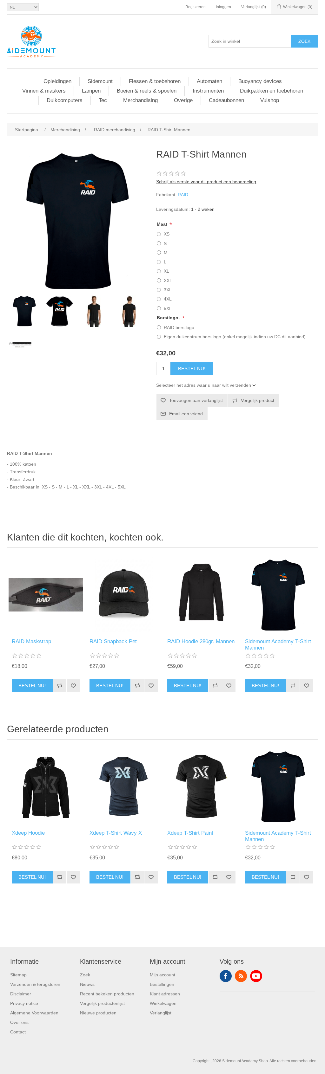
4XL (168, 298)
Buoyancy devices (260, 81)
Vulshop (269, 100)
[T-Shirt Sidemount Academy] (279, 594)
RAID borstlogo (179, 327)
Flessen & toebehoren (155, 81)
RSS (241, 976)
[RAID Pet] (123, 594)
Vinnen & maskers (44, 91)
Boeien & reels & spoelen (146, 91)
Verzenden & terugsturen (35, 984)
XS (166, 233)
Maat (163, 224)
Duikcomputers (65, 100)
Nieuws (87, 984)
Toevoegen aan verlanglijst (196, 400)
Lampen (91, 91)
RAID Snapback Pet (113, 641)
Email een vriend (186, 413)
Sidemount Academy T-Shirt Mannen (278, 644)
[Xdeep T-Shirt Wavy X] (123, 786)
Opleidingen (57, 81)
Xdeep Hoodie (28, 833)
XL (166, 271)
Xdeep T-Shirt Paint (190, 833)
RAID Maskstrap (31, 641)
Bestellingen (162, 984)
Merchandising (140, 100)
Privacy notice (24, 1003)
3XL (168, 289)
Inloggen (223, 7)
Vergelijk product (257, 400)
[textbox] (250, 41)
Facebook (226, 976)
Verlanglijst (160, 1012)
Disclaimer (20, 993)
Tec (103, 100)
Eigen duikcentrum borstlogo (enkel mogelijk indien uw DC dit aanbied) (235, 336)
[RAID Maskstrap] (46, 594)
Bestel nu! (191, 368)
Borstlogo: (169, 317)
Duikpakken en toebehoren (271, 91)
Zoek (304, 41)
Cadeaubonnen (226, 100)
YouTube (256, 976)
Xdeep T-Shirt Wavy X (116, 833)
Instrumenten (208, 91)
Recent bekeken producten (107, 993)
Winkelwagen (163, 1003)
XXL (168, 280)
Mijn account (162, 974)
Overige (183, 100)
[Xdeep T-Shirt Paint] (201, 786)
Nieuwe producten (98, 1012)
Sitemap (18, 974)
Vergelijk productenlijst (102, 1003)
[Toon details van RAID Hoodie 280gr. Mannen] (201, 594)
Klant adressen (165, 993)
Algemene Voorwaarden (34, 1012)
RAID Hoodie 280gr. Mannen (201, 641)
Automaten (209, 81)
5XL (168, 308)
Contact (18, 1031)
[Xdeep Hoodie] (46, 786)
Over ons (19, 1022)
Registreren (195, 7)
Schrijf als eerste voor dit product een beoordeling (206, 181)
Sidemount (100, 81)
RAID (183, 194)
